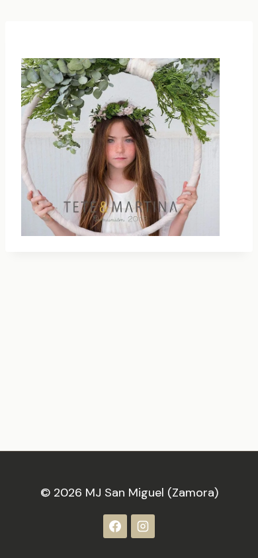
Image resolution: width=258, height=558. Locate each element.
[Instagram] (143, 526)
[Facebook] (115, 526)
